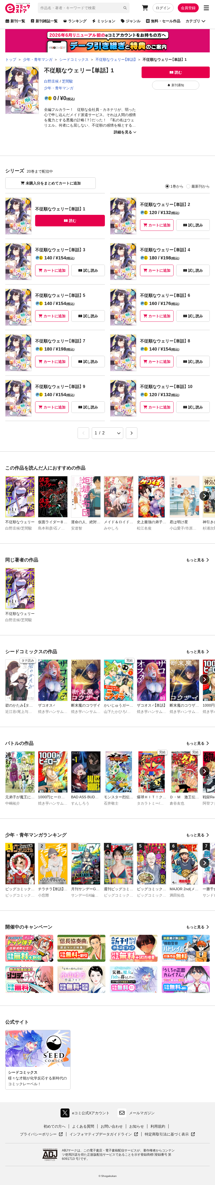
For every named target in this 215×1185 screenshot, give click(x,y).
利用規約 (157, 1126)
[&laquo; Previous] (83, 433)
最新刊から (200, 186)
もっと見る (195, 560)
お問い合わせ (112, 1126)
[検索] (125, 8)
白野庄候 (51, 81)
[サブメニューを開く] (206, 7)
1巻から (177, 186)
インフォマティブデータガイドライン (100, 1134)
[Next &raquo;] (131, 433)
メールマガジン (142, 1113)
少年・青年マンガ (58, 88)
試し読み (195, 225)
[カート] (145, 7)
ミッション (106, 21)
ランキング (77, 21)
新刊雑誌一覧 (47, 21)
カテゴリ (193, 21)
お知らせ (136, 1126)
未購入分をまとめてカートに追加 (53, 183)
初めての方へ (55, 1126)
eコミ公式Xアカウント (86, 1114)
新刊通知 (177, 85)
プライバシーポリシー (41, 1134)
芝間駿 (67, 81)
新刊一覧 (17, 21)
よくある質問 (83, 1126)
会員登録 (188, 8)
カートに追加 (159, 225)
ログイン (163, 8)
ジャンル (133, 21)
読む (178, 72)
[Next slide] (204, 496)
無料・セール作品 (165, 21)
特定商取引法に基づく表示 (170, 1134)
